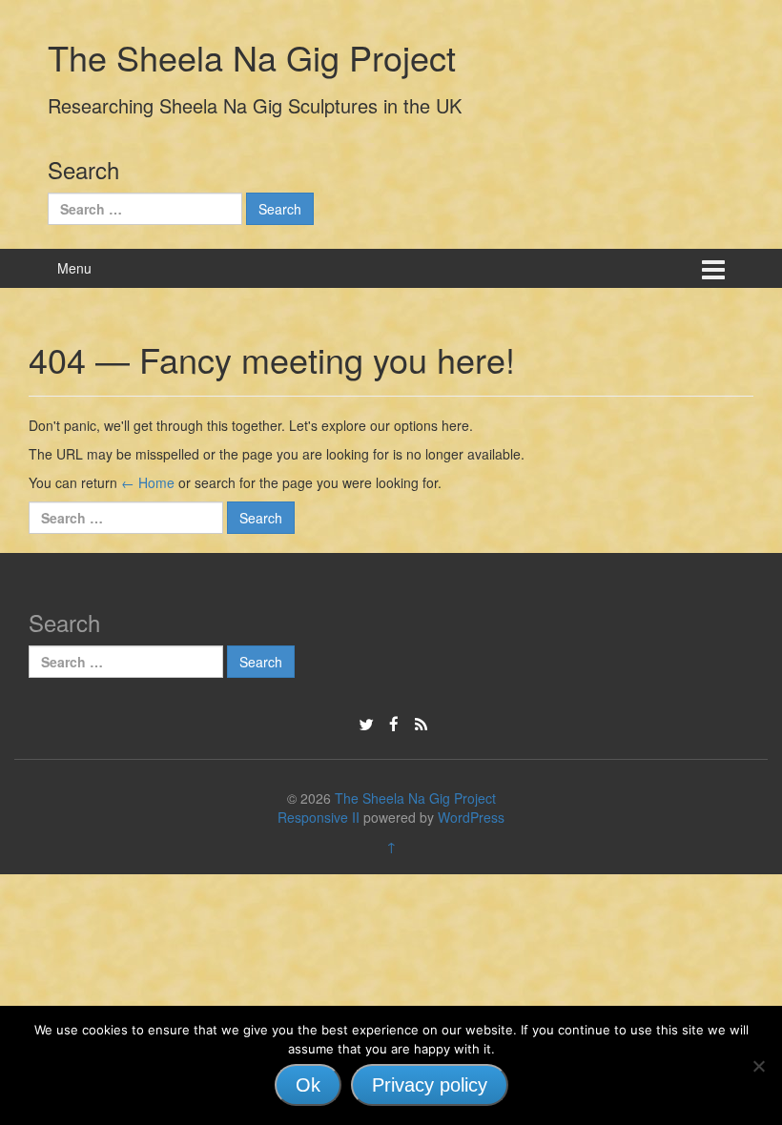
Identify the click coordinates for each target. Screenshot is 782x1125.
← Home (148, 482)
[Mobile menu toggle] (713, 268)
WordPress (471, 817)
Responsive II (319, 817)
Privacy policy (429, 1084)
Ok (308, 1084)
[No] (758, 1065)
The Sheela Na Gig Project (252, 56)
